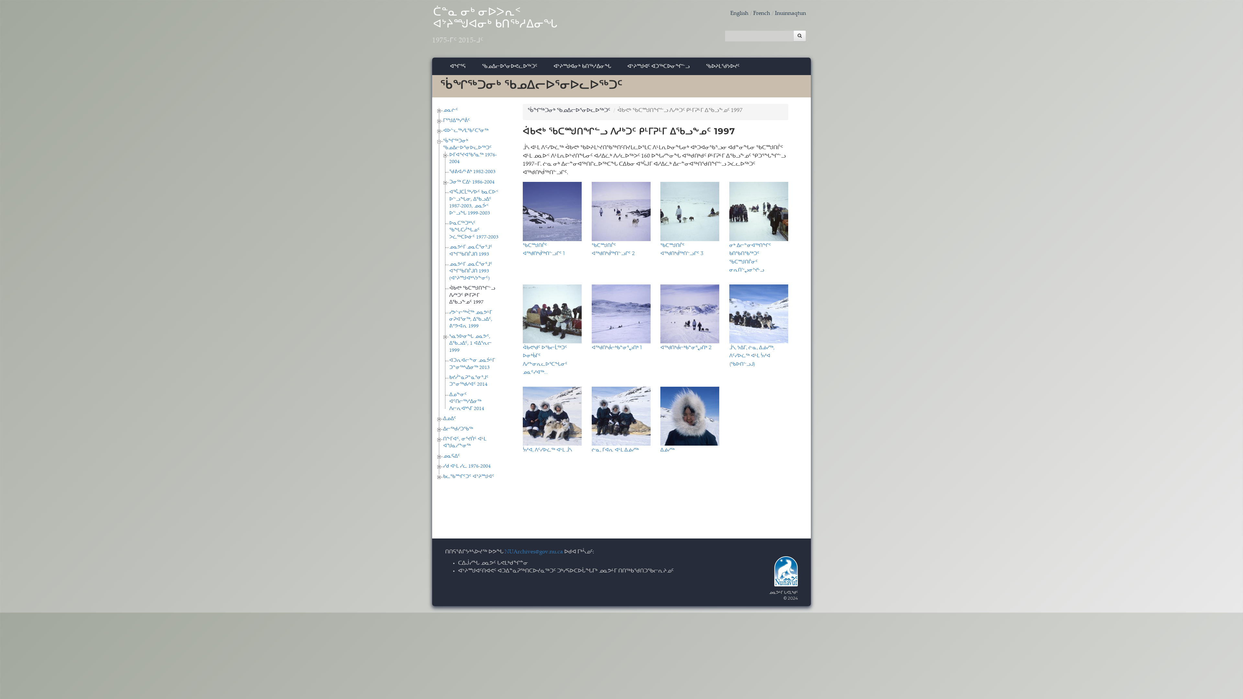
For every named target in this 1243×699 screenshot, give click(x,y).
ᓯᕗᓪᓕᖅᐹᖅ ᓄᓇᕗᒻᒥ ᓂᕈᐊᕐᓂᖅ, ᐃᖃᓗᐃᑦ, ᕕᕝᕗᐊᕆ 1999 (470, 319)
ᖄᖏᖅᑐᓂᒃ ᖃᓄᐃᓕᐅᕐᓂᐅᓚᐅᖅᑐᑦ (569, 111)
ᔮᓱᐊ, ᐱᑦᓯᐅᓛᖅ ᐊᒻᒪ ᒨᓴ (547, 450)
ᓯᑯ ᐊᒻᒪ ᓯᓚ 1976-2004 (467, 466)
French (761, 14)
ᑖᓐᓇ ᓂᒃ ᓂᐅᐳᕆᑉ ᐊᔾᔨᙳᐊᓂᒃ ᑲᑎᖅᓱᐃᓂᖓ (495, 25)
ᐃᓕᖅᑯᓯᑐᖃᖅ (458, 429)
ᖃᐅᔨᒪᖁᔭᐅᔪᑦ (723, 66)
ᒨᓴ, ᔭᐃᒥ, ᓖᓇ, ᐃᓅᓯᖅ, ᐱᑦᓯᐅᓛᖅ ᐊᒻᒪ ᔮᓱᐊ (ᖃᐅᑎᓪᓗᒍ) (751, 355)
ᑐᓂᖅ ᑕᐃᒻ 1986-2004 (472, 182)
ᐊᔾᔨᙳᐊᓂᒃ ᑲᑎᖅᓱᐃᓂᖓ (582, 66)
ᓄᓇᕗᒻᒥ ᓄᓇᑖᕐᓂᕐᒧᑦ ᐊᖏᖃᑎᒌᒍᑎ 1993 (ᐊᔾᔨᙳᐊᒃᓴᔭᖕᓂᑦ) (470, 271)
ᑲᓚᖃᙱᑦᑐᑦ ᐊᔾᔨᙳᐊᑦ (468, 476)
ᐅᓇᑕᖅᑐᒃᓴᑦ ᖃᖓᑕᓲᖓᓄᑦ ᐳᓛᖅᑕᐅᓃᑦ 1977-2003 (473, 230)
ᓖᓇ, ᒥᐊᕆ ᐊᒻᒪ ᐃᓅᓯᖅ (615, 450)
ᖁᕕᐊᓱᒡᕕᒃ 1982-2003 (472, 172)
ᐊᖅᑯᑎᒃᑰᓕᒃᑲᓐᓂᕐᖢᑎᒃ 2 (685, 347)
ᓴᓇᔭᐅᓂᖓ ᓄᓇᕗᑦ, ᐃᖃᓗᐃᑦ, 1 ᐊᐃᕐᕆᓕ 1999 (470, 343)
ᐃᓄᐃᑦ (449, 418)
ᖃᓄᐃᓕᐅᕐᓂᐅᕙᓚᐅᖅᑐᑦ (509, 66)
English (739, 14)
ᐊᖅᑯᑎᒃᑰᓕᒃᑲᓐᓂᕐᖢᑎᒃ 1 (617, 347)
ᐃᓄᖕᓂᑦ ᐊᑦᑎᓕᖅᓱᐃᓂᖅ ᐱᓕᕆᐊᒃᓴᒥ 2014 (466, 402)
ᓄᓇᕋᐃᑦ (451, 456)
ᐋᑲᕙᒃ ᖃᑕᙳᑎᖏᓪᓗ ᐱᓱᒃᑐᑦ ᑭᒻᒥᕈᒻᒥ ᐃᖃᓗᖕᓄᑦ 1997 (472, 295)
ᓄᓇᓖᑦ (450, 110)
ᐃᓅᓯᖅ (667, 450)
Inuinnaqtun (790, 14)
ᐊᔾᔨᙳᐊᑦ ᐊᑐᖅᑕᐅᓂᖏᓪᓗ (658, 66)
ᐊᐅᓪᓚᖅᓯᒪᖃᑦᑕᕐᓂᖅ (465, 130)
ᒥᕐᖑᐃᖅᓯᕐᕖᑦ (456, 120)
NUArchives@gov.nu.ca (534, 552)
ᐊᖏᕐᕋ (458, 66)
